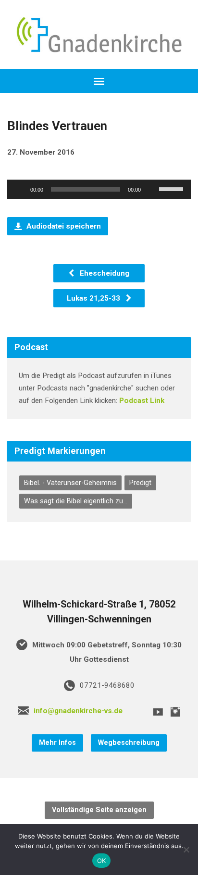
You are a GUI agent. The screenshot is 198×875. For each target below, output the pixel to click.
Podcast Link (141, 400)
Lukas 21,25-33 (94, 298)
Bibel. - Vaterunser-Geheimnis (70, 483)
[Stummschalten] (151, 189)
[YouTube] (158, 712)
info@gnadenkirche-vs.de (78, 710)
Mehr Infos (57, 743)
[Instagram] (175, 712)
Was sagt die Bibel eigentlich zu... (75, 501)
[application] (98, 189)
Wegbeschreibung (129, 743)
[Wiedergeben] (20, 189)
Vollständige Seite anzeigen (99, 810)
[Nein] (186, 849)
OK (101, 860)
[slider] (172, 188)
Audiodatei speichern (63, 226)
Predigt (140, 483)
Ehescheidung (103, 273)
